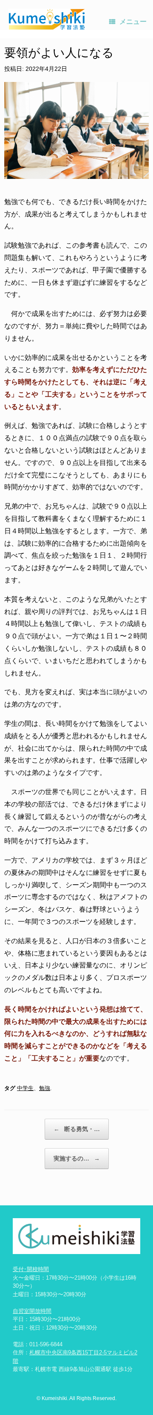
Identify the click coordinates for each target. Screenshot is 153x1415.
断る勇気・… (77, 1129)
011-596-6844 (45, 1344)
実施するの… (77, 1158)
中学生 (25, 1088)
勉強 (44, 1088)
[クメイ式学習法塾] (46, 19)
